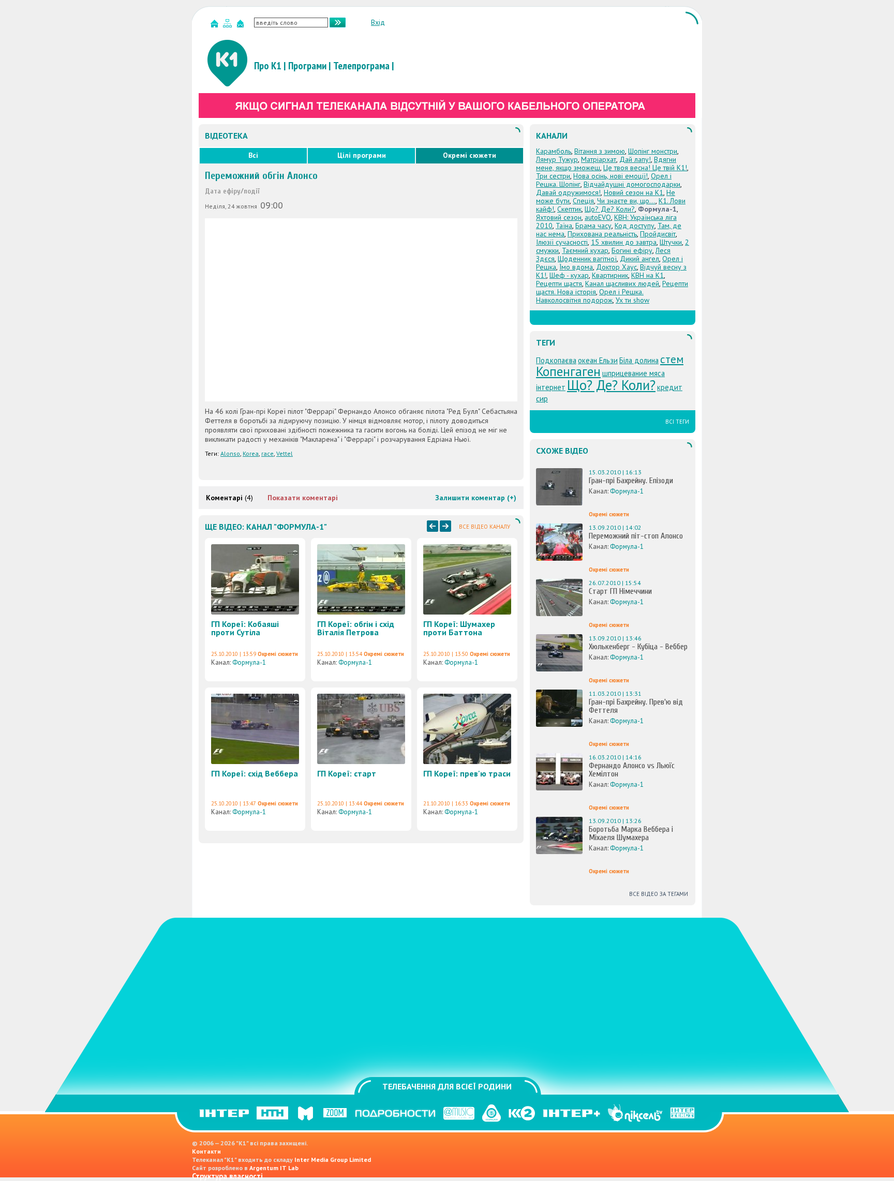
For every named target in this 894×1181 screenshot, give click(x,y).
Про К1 (267, 65)
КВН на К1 (647, 275)
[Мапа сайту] (228, 25)
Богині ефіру (632, 250)
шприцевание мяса (633, 373)
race (267, 453)
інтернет (550, 387)
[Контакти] (241, 25)
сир (542, 398)
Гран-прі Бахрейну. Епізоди (631, 480)
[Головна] (215, 25)
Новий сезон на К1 (633, 192)
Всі (253, 155)
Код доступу (634, 225)
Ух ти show (632, 300)
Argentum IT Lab (274, 1168)
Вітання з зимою (599, 151)
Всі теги (677, 421)
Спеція (583, 200)
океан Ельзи (598, 360)
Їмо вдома (576, 267)
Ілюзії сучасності (562, 242)
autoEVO (598, 217)
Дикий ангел (639, 258)
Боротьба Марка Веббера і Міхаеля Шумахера (631, 833)
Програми (307, 65)
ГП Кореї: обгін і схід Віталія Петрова (355, 628)
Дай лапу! (635, 159)
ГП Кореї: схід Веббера (254, 773)
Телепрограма (361, 65)
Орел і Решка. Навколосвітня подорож (590, 296)
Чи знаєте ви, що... (626, 200)
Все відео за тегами (658, 894)
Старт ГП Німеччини (620, 591)
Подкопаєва (556, 360)
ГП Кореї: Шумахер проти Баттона (459, 628)
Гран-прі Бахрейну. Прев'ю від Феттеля (636, 706)
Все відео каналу (484, 526)
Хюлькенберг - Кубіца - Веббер (638, 646)
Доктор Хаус (616, 267)
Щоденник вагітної (587, 258)
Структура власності (227, 1176)
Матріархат (598, 159)
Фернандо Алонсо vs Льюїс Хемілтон (632, 770)
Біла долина (639, 360)
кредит (669, 387)
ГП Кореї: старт (346, 773)
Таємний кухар (585, 250)
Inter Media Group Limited (332, 1159)
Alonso (230, 453)
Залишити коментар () (475, 497)
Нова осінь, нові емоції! (610, 176)
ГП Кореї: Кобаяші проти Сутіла (245, 628)
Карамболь (553, 151)
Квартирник (610, 275)
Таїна (564, 225)
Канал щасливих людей (622, 283)
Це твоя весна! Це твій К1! (645, 167)
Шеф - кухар (569, 275)
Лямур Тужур (557, 159)
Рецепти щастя (559, 283)
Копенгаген (568, 371)
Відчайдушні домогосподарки (632, 184)
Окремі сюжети (469, 155)
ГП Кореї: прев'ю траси (467, 773)
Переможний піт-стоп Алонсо (636, 536)
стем (671, 359)
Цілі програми (361, 155)
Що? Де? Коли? (610, 209)
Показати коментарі (302, 497)
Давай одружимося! (568, 192)
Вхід (378, 22)
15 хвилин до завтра (624, 242)
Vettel (284, 453)
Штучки (671, 242)
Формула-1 (249, 662)
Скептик (569, 209)
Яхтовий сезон (559, 217)
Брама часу (593, 225)
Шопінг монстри (652, 151)
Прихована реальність (602, 233)
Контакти (206, 1151)
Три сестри (553, 176)
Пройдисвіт (658, 233)
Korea (251, 453)
